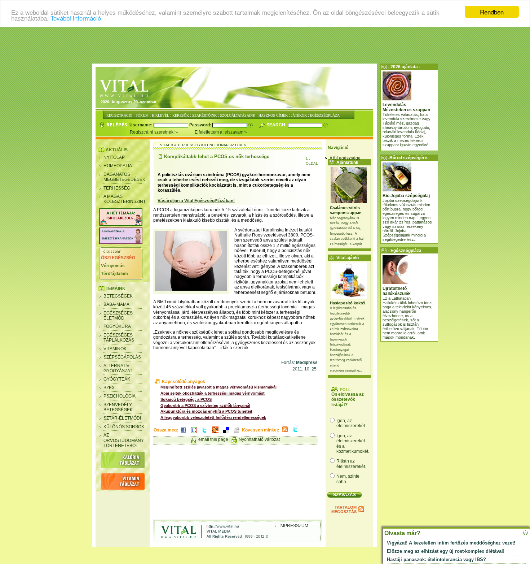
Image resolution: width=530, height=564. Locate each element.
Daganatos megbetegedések (124, 177)
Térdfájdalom (114, 273)
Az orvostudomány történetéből (123, 440)
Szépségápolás (122, 357)
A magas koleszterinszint (124, 199)
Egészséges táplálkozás (118, 338)
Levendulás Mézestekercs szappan (406, 107)
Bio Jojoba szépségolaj (406, 195)
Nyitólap (114, 157)
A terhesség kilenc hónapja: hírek (210, 145)
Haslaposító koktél (347, 303)
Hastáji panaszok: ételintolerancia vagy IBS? (436, 559)
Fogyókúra (117, 326)
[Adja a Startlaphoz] (215, 433)
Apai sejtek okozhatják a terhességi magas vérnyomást (212, 393)
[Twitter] (204, 433)
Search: (277, 124)
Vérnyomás (113, 265)
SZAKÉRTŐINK (204, 115)
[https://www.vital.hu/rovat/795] (120, 242)
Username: (141, 124)
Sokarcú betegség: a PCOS (186, 399)
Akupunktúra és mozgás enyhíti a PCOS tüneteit (206, 411)
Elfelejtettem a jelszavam (219, 132)
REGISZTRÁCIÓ (119, 115)
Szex (109, 387)
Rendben (492, 11)
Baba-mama (116, 304)
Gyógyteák (116, 379)
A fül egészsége (345, 158)
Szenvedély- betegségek (118, 407)
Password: (200, 124)
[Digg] (236, 433)
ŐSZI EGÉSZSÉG (118, 257)
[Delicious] (226, 433)
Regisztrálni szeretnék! (153, 132)
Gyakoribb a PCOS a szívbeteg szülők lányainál (205, 405)
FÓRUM (142, 115)
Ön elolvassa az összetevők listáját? (347, 399)
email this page (213, 439)
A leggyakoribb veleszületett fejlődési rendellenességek (213, 417)
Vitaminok (115, 348)
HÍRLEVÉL (160, 115)
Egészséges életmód (118, 316)
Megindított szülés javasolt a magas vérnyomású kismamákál (218, 387)
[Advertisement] (265, 45)
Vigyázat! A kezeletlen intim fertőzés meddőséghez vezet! (451, 543)
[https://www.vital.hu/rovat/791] (120, 224)
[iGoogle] (194, 433)
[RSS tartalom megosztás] (285, 432)
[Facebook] (183, 433)
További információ (75, 18)
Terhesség (116, 188)
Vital (165, 145)
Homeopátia (117, 165)
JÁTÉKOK (299, 115)
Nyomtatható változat (259, 439)
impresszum (293, 525)
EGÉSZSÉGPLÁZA (325, 115)
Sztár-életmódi (122, 418)
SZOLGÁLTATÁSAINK (237, 115)
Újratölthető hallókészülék (397, 291)
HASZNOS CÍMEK (273, 115)
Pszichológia (119, 396)
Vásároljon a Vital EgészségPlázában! (196, 200)
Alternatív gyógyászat (117, 368)
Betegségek (118, 296)
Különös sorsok (123, 426)
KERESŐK (180, 115)
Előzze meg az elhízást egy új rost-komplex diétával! (445, 551)
